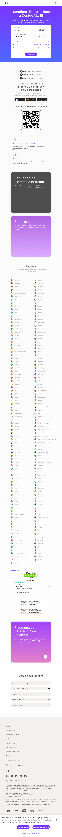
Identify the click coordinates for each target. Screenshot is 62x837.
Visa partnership (10, 743)
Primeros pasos (31, 54)
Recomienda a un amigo (12, 734)
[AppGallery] (42, 99)
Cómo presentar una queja (13, 756)
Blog (7, 722)
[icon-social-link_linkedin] (21, 776)
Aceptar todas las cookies (41, 827)
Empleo (8, 739)
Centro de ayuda (10, 730)
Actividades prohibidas (12, 760)
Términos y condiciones (12, 751)
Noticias (8, 726)
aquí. (13, 786)
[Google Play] (31, 99)
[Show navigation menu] (55, 3)
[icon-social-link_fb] (7, 776)
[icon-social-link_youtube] (16, 776)
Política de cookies (11, 747)
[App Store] (20, 99)
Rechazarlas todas (23, 827)
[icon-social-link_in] (11, 776)
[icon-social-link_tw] (25, 776)
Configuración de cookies (31, 833)
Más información (15, 570)
